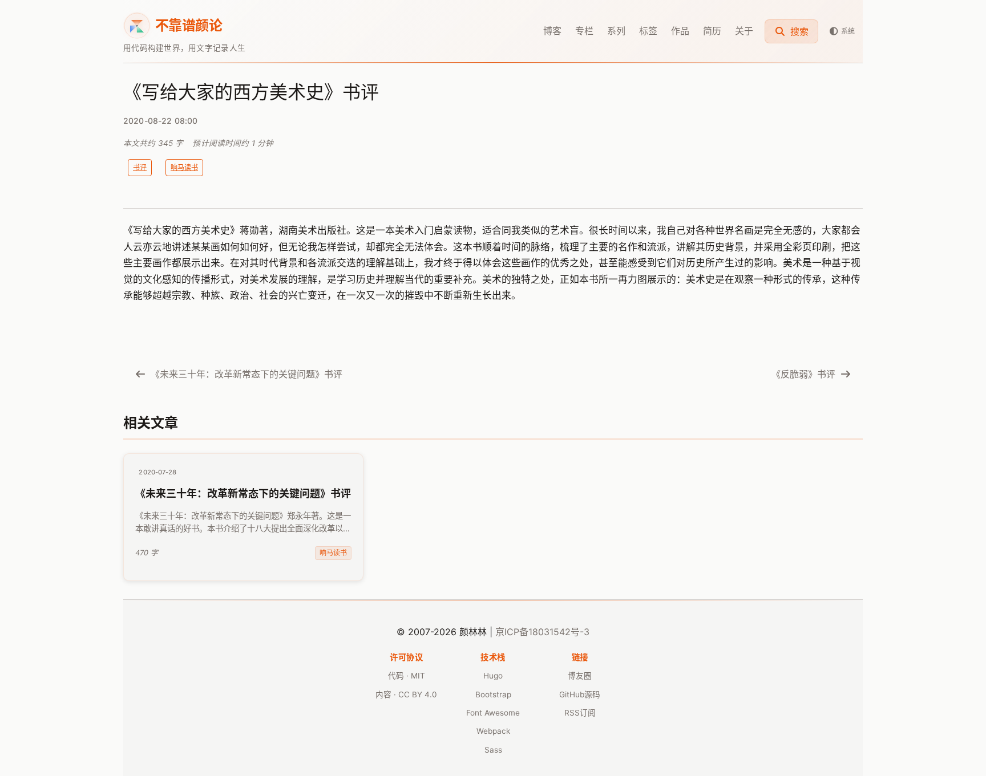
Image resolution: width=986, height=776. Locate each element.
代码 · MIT (406, 675)
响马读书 (184, 167)
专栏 (584, 30)
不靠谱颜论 (188, 25)
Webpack (493, 731)
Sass (493, 749)
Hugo (493, 675)
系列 (616, 30)
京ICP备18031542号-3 (542, 631)
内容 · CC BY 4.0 (406, 694)
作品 (680, 30)
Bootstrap (493, 694)
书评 (140, 167)
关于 (744, 30)
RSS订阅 (580, 712)
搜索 (798, 31)
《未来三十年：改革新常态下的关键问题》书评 (246, 374)
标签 (648, 30)
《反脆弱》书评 (803, 374)
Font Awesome (493, 712)
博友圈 (580, 675)
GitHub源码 (579, 694)
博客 (552, 30)
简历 (712, 30)
